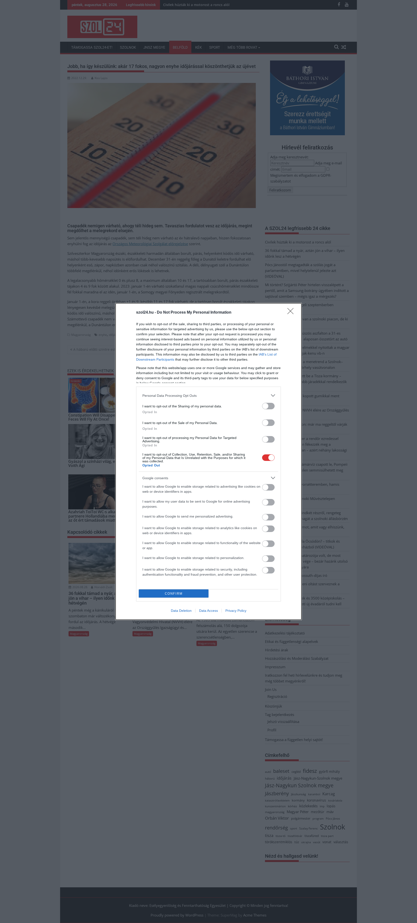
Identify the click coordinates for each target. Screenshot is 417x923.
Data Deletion (181, 611)
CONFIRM (174, 593)
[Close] (292, 312)
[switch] (268, 406)
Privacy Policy (235, 611)
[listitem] (208, 395)
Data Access (208, 611)
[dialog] (208, 461)
